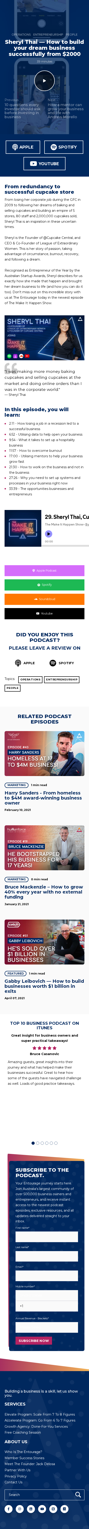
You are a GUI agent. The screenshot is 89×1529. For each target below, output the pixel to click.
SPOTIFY (66, 663)
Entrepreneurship (48, 34)
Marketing (17, 785)
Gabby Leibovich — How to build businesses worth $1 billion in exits (44, 986)
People (72, 34)
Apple (26, 147)
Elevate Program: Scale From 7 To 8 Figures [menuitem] (40, 1414)
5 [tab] (51, 1143)
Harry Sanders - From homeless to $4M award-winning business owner (43, 798)
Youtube (49, 163)
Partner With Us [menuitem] (17, 1470)
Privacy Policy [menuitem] (16, 1476)
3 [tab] (42, 1143)
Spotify (67, 147)
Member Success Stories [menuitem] (24, 1458)
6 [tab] (56, 1143)
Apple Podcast (47, 570)
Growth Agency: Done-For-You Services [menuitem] (36, 1426)
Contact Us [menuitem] (13, 1482)
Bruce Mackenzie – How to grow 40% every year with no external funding (44, 892)
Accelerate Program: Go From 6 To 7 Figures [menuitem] (40, 1420)
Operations (21, 34)
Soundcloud (47, 599)
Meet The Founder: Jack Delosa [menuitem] (30, 1464)
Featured (16, 973)
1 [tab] (33, 1143)
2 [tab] (37, 1143)
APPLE (29, 663)
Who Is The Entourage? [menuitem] (23, 1452)
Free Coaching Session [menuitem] (23, 1432)
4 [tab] (46, 1143)
